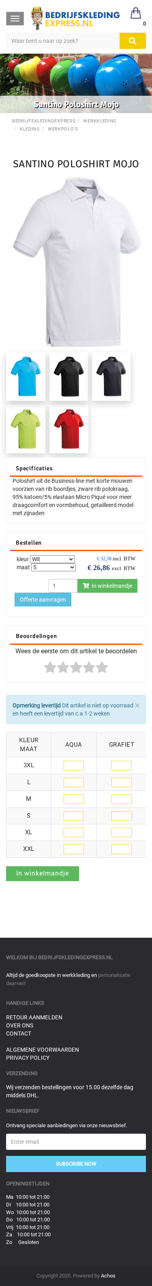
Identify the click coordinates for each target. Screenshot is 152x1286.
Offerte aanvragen (43, 599)
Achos (108, 1276)
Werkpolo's (63, 129)
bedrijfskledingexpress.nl (75, 957)
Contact (18, 1033)
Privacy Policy (27, 1057)
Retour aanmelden (34, 1017)
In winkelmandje (110, 586)
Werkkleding (100, 121)
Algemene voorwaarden (42, 1049)
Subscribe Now (76, 1164)
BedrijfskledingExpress (43, 121)
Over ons (19, 1025)
